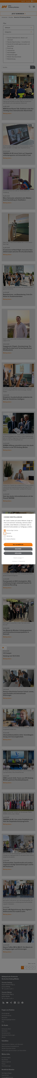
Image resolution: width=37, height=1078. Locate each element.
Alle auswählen (18, 544)
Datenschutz (22, 561)
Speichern (18, 553)
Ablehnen (18, 549)
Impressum (14, 561)
